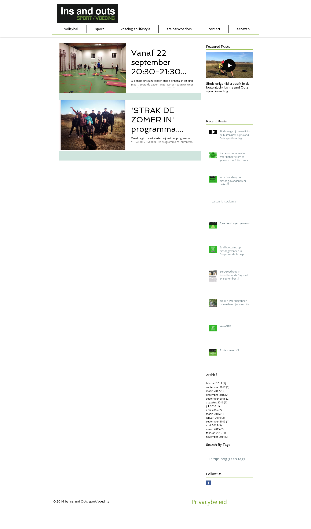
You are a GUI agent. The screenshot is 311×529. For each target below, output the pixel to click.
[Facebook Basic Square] (208, 483)
